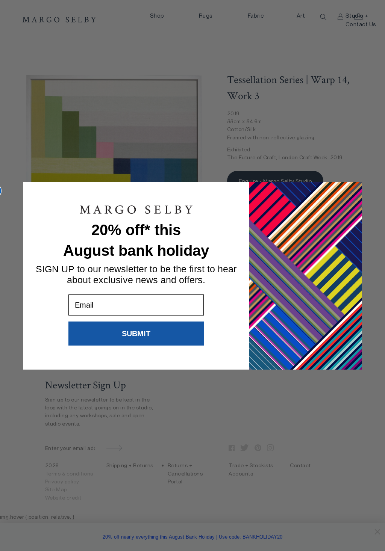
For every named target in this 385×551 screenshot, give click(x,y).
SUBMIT (136, 333)
